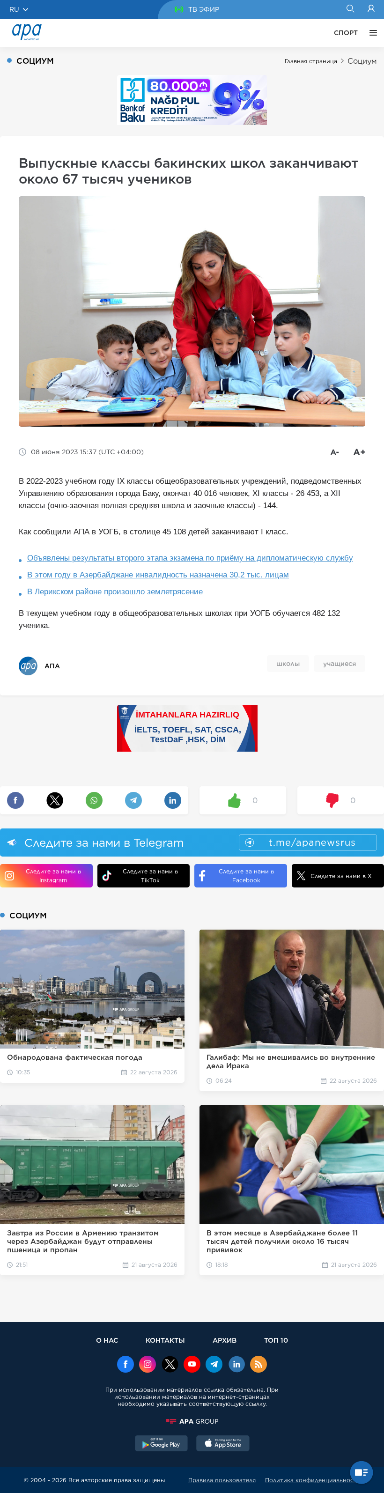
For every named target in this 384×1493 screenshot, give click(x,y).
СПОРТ (346, 33)
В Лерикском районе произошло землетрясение (115, 591)
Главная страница (311, 61)
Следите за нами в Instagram (53, 876)
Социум (362, 61)
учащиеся (339, 663)
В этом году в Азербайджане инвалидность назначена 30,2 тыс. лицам (158, 574)
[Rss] (258, 1365)
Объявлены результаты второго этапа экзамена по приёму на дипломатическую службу (190, 558)
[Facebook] (125, 1365)
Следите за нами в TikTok (150, 876)
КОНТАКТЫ (165, 1340)
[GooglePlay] (161, 1444)
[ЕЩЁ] (371, 33)
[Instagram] (147, 1365)
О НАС (107, 1340)
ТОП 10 (276, 1340)
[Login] (371, 9)
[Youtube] (192, 1365)
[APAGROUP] (192, 1421)
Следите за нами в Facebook (246, 876)
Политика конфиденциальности (313, 1480)
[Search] (350, 9)
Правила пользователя (222, 1480)
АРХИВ (224, 1340)
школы (288, 663)
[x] (170, 1365)
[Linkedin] (236, 1365)
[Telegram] (214, 1365)
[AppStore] (223, 1444)
